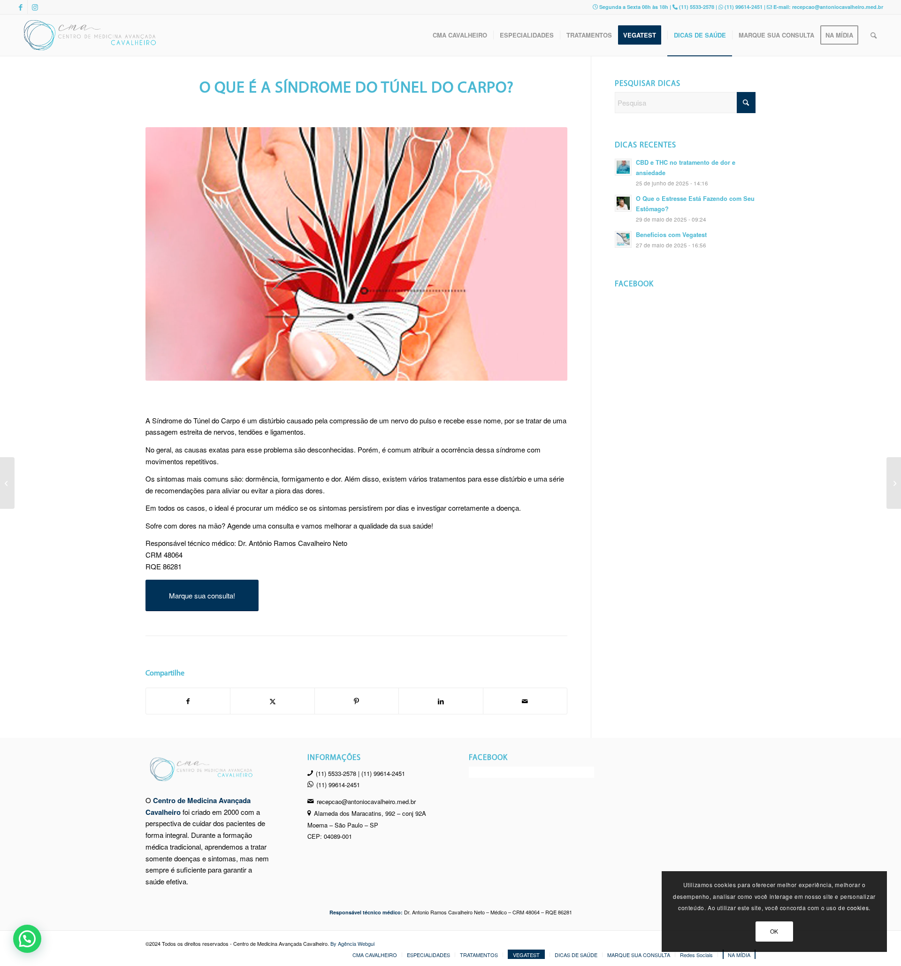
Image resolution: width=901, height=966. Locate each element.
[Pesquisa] (873, 35)
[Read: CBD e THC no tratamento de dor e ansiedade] (623, 167)
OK (774, 931)
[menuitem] (460, 35)
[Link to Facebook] (20, 7)
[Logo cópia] (90, 35)
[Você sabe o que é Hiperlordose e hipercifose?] (893, 483)
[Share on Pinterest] (356, 701)
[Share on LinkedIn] (440, 701)
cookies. (858, 908)
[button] (27, 939)
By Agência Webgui (352, 943)
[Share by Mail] (525, 701)
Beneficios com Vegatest (671, 234)
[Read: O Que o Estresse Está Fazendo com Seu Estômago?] (623, 203)
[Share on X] (272, 701)
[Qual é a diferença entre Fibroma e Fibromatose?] (7, 483)
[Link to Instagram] (35, 7)
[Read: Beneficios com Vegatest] (623, 239)
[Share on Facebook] (188, 701)
